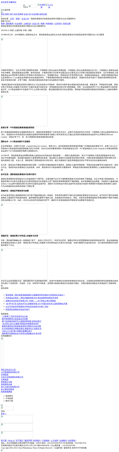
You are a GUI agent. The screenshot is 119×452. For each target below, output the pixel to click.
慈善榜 (20, 14)
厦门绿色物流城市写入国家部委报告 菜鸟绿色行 (21, 321)
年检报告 (49, 24)
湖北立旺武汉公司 (8, 370)
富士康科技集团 (7, 389)
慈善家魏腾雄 (6, 392)
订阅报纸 (45, 441)
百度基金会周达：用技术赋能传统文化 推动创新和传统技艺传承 (32, 298)
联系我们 (37, 441)
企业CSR (27, 14)
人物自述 (27, 24)
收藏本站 (12, 2)
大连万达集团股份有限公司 (12, 377)
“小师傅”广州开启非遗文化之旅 (15, 316)
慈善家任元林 (6, 382)
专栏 (11, 14)
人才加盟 (54, 441)
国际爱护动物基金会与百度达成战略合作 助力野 (21, 333)
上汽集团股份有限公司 (10, 372)
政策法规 (43, 14)
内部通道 (72, 441)
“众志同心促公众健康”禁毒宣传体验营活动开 (20, 324)
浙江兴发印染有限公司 (10, 387)
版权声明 (28, 441)
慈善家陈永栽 (6, 384)
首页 (3, 14)
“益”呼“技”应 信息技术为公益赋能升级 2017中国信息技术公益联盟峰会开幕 (36, 304)
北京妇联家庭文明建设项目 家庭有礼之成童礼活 (21, 329)
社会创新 (35, 14)
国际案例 (9, 24)
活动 (15, 14)
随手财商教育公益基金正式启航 (15, 319)
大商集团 (4, 379)
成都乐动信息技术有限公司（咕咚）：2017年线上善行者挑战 (31, 301)
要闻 (3, 24)
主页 (12, 19)
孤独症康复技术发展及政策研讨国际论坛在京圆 (21, 326)
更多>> (4, 414)
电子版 (4, 441)
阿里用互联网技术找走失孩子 (18, 309)
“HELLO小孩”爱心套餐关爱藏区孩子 (17, 331)
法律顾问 (63, 441)
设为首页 (4, 2)
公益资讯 (58, 24)
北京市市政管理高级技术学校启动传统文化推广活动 (27, 307)
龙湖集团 (4, 375)
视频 (42, 24)
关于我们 (19, 441)
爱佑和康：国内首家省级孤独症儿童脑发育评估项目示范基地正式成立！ (35, 295)
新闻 (7, 14)
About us (11, 441)
